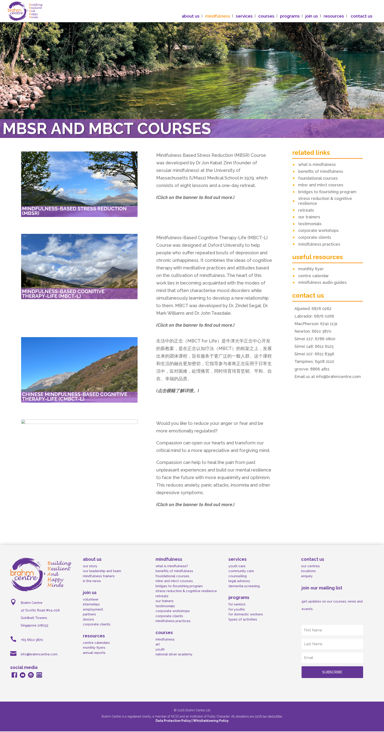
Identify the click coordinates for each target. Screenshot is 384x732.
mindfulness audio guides (322, 282)
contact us (361, 16)
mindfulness (165, 639)
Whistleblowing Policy (211, 720)
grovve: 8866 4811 (312, 369)
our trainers (309, 217)
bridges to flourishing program (327, 191)
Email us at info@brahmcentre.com (327, 376)
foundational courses (318, 178)
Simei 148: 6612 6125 (314, 346)
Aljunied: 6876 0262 (313, 308)
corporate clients (314, 237)
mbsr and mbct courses (320, 185)
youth (160, 649)
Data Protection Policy (174, 720)
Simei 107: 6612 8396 (314, 354)
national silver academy (174, 654)
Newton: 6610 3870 (312, 331)
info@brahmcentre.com (39, 654)
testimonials (310, 223)
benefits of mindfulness (320, 171)
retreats (306, 210)
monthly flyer (311, 269)
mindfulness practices (319, 244)
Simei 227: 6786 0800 (314, 338)
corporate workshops (318, 230)
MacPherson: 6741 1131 (316, 323)
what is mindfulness (317, 164)
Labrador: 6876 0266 (314, 316)
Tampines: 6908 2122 (314, 361)
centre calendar (313, 275)
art (158, 644)
